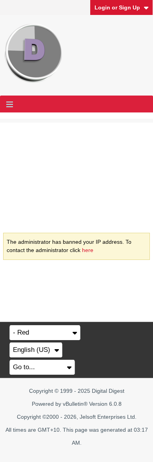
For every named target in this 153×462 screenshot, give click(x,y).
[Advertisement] (76, 171)
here (87, 250)
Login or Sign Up (117, 7)
